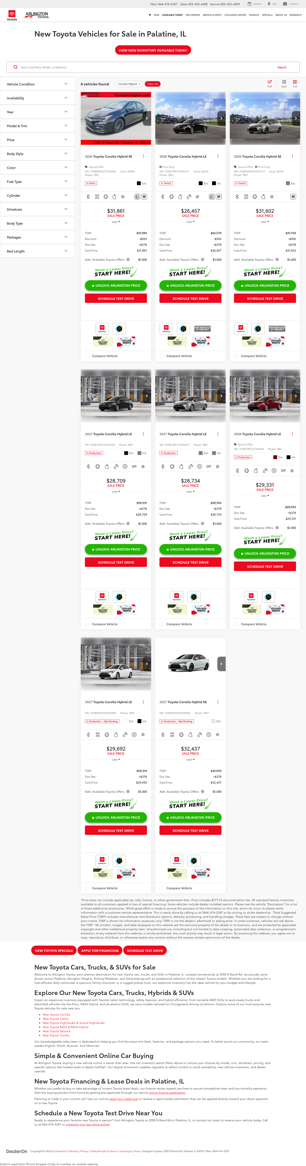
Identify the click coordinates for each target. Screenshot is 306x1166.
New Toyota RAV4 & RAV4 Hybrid (65, 1027)
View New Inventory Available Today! (153, 50)
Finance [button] (254, 14)
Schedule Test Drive (116, 298)
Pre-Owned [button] (193, 14)
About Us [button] (281, 14)
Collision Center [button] (235, 14)
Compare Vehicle (105, 356)
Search (281, 67)
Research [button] (295, 14)
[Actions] (143, 156)
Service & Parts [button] (212, 14)
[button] (147, 118)
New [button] (156, 14)
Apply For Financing (100, 950)
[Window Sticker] (144, 196)
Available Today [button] (172, 14)
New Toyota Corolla (56, 1014)
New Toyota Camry (56, 1018)
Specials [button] (267, 14)
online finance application (167, 1092)
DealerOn (61, 1151)
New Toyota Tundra (56, 1035)
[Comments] (137, 196)
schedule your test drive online (87, 1124)
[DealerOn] (16, 1151)
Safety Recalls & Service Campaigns (111, 1151)
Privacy (84, 1151)
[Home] (149, 14)
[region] (116, 245)
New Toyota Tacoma (56, 1031)
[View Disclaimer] (123, 196)
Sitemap (73, 1151)
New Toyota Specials (54, 950)
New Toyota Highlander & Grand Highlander (74, 1023)
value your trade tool (123, 1099)
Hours (137, 1151)
